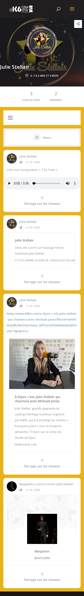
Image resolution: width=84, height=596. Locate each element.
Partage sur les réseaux (42, 204)
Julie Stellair (28, 156)
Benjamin (26, 484)
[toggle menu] (10, 118)
